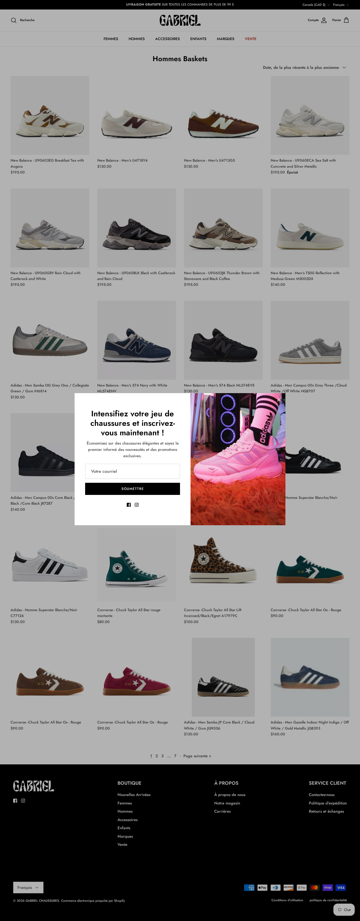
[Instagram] (137, 505)
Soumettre (132, 488)
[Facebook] (129, 505)
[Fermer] (279, 400)
